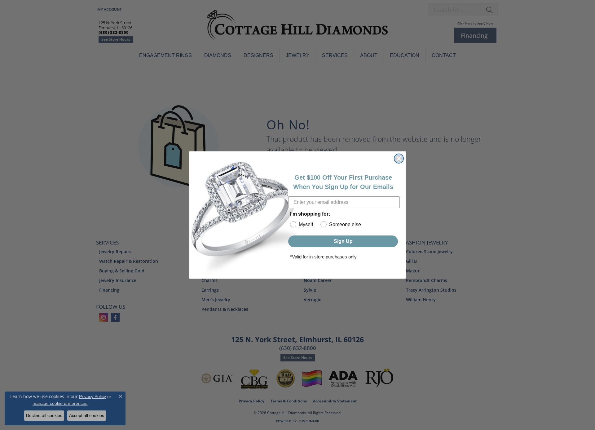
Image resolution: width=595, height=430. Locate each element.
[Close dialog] (398, 158)
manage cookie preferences (60, 403)
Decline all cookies (44, 415)
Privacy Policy (92, 396)
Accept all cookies (86, 415)
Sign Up (343, 241)
